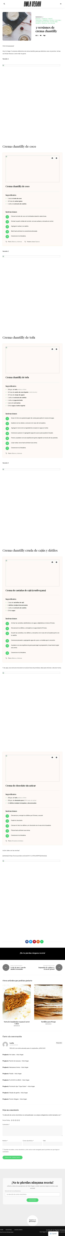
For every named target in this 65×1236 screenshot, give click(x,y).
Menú (60, 4)
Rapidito (38, 23)
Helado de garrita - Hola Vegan (18, 1093)
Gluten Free (53, 21)
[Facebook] (27, 941)
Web (44, 1140)
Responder (59, 1043)
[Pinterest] (34, 941)
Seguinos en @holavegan (32, 1220)
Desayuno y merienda (42, 20)
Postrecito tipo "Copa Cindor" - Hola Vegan (22, 1086)
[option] (17, 1006)
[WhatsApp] (42, 941)
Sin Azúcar (51, 23)
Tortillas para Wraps (48, 1022)
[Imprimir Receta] (52, 158)
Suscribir (32, 1200)
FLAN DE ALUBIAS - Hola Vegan (19, 1080)
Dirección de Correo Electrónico (13, 1191)
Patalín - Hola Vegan (15, 1074)
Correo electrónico (28, 1140)
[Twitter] (30, 941)
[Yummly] (38, 941)
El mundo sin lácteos (42, 21)
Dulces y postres (55, 20)
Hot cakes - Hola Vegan (16, 1055)
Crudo (50, 18)
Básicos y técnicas (41, 18)
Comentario (6, 1124)
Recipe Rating (6, 1120)
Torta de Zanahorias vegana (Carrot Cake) (17, 1023)
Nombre (5, 1140)
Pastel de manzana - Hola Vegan (19, 1061)
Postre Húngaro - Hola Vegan (18, 1099)
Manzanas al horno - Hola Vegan (18, 1067)
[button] (56, 158)
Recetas (44, 23)
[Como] (23, 941)
